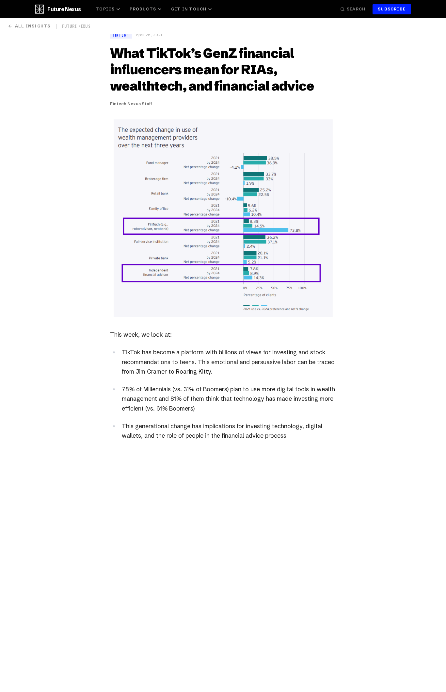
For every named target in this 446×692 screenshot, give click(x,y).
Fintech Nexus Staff (131, 103)
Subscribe (392, 9)
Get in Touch (188, 9)
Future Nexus (64, 9)
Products (143, 9)
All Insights (32, 26)
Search (356, 9)
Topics (105, 9)
